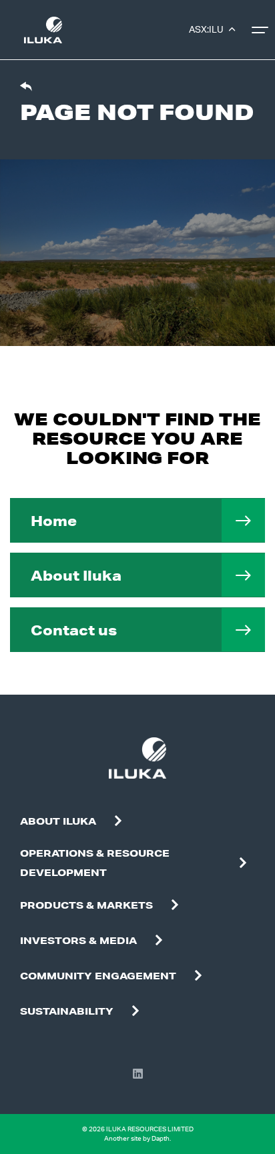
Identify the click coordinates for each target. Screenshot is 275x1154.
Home (54, 520)
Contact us (74, 630)
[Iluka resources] (43, 30)
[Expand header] (261, 30)
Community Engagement (98, 976)
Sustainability (66, 1011)
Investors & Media (78, 941)
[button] (118, 821)
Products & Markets (86, 905)
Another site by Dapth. (137, 1138)
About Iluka (76, 575)
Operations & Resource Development (95, 863)
